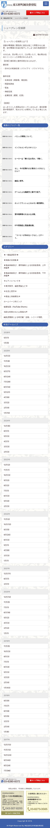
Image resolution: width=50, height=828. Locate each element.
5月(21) (7, 392)
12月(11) (7, 573)
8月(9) (6, 700)
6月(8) (6, 711)
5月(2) (6, 617)
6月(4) (6, 667)
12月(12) (7, 597)
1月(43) (7, 688)
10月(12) (7, 524)
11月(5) (7, 602)
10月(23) (7, 755)
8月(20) (7, 535)
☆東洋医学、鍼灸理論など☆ (16, 286)
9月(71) (7, 371)
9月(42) (7, 760)
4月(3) (6, 623)
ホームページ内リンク (13, 301)
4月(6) (6, 397)
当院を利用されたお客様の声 (15, 312)
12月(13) (7, 745)
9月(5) (6, 529)
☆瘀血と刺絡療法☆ (12, 296)
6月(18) (7, 612)
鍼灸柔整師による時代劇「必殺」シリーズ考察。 (24, 317)
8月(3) (6, 656)
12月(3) (7, 356)
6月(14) (7, 387)
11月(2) (7, 519)
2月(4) (6, 407)
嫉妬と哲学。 (20, 181)
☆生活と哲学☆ (10, 291)
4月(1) (6, 441)
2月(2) (6, 628)
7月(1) (6, 491)
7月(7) (6, 706)
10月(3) (7, 366)
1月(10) (7, 413)
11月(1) (7, 470)
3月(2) (6, 402)
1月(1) (6, 560)
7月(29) (7, 382)
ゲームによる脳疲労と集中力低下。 (28, 192)
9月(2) (6, 480)
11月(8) (7, 361)
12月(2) (7, 465)
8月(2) (6, 485)
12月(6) (7, 426)
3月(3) (6, 446)
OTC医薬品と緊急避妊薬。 (25, 225)
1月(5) (6, 343)
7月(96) (7, 770)
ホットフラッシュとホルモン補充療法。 (30, 203)
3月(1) (6, 584)
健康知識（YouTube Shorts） (16, 307)
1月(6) (6, 732)
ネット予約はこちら (38, 13)
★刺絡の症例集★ (11, 260)
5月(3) (6, 436)
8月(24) (7, 376)
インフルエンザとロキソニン (26, 147)
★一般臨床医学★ (11, 255)
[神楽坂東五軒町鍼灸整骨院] (18, 4)
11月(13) (7, 750)
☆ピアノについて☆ (13, 281)
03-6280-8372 (10, 13)
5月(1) (6, 338)
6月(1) (6, 431)
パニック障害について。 (24, 136)
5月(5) (6, 716)
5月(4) (6, 501)
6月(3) (6, 496)
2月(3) (6, 452)
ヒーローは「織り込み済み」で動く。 (29, 159)
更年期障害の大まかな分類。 (26, 214)
